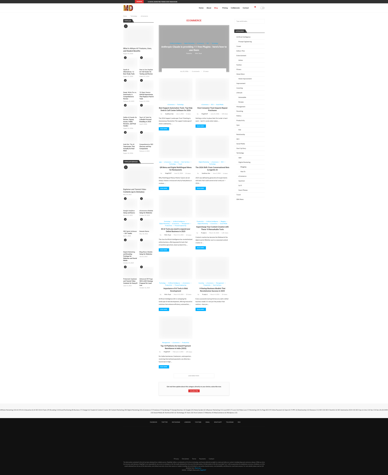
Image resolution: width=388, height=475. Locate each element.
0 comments (196, 71)
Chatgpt (86, 410)
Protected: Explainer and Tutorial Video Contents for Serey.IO (130, 281)
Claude (93, 410)
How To (242, 171)
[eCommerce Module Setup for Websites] (146, 203)
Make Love (244, 410)
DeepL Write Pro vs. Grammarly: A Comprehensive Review (130, 96)
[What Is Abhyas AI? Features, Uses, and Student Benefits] (138, 36)
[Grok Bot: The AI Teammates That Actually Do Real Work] (130, 137)
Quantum (241, 181)
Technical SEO (170, 413)
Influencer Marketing (214, 410)
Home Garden (199, 410)
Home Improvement (245, 79)
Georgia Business (179, 410)
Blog (216, 8)
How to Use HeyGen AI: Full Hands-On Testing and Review (146, 72)
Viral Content (199, 413)
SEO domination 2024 (346, 410)
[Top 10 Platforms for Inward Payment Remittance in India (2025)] (175, 327)
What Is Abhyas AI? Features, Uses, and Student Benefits (137, 49)
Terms (194, 459)
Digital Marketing (244, 162)
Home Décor (240, 74)
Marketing (254, 410)
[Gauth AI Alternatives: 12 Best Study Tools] (130, 62)
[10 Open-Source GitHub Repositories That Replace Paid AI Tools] (146, 85)
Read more (163, 129)
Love (236, 410)
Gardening (166, 410)
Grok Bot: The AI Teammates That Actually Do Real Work (129, 147)
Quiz (238, 125)
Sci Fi (240, 185)
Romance (314, 410)
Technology (134, 16)
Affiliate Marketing (8, 410)
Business (78, 410)
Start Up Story (241, 148)
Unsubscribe (194, 391)
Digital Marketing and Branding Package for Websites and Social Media (130, 256)
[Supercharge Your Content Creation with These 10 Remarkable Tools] (212, 206)
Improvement (240, 83)
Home (201, 8)
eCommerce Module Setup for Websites (146, 212)
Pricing (225, 8)
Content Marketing (119, 410)
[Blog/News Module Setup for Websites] (146, 244)
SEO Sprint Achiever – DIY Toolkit (130, 232)
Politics (238, 116)
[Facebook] (242, 1)
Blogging (243, 167)
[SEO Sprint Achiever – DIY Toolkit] (130, 224)
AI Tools (45, 410)
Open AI (288, 410)
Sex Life (380, 410)
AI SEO (37, 410)
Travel (238, 195)
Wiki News (240, 199)
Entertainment (241, 55)
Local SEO (227, 410)
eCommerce (242, 176)
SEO (237, 139)
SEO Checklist (331, 410)
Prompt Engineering (245, 41)
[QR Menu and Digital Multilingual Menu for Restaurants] (175, 147)
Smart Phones (243, 190)
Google (190, 410)
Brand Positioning (66, 410)
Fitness (238, 69)
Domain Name (144, 231)
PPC (295, 410)
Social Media (240, 144)
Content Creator (104, 410)
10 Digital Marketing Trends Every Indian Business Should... (166, 2)
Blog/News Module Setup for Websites (145, 253)
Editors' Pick (240, 51)
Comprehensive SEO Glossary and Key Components (146, 146)
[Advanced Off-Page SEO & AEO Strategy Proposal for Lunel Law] (146, 271)
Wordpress (232, 413)
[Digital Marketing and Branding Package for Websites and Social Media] (130, 244)
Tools (190, 413)
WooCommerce (220, 413)
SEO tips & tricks (363, 410)
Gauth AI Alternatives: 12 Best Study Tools (129, 72)
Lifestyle (239, 93)
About (209, 8)
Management (240, 106)
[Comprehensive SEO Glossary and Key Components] (146, 137)
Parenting (239, 111)
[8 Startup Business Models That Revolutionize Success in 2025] (212, 268)
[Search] (258, 7)
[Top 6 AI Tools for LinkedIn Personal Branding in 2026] (146, 110)
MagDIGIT (203, 470)
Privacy (176, 459)
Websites (209, 413)
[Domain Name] (146, 224)
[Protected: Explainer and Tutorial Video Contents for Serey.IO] (130, 271)
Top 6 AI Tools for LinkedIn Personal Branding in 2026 (145, 119)
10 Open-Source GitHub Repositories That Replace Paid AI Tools (146, 96)
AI (18, 410)
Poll (239, 130)
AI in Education (27, 410)
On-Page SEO (265, 410)
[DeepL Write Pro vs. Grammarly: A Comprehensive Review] (130, 85)
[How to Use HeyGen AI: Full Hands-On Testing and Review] (146, 62)
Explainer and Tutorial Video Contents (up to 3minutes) (134, 190)
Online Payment (277, 410)
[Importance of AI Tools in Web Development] (175, 268)
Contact (246, 8)
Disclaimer (185, 459)
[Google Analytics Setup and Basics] (130, 203)
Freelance (157, 410)
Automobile (242, 97)
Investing (239, 88)
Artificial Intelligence (243, 37)
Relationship (240, 134)
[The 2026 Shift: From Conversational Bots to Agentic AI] (212, 147)
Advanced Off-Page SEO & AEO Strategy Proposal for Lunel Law (146, 282)
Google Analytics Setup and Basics (129, 212)
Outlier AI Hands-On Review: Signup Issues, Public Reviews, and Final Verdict (130, 121)
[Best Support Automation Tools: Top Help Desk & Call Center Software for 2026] (175, 89)
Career (238, 46)
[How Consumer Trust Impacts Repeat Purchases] (212, 89)
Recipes (241, 102)
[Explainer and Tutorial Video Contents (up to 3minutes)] (138, 177)
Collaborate (235, 8)
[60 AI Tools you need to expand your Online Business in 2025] (175, 206)
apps (240, 157)
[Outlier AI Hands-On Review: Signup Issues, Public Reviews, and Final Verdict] (130, 110)
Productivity (240, 120)
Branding (54, 410)
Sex (373, 410)
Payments (202, 459)
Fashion (239, 65)
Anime (240, 60)
